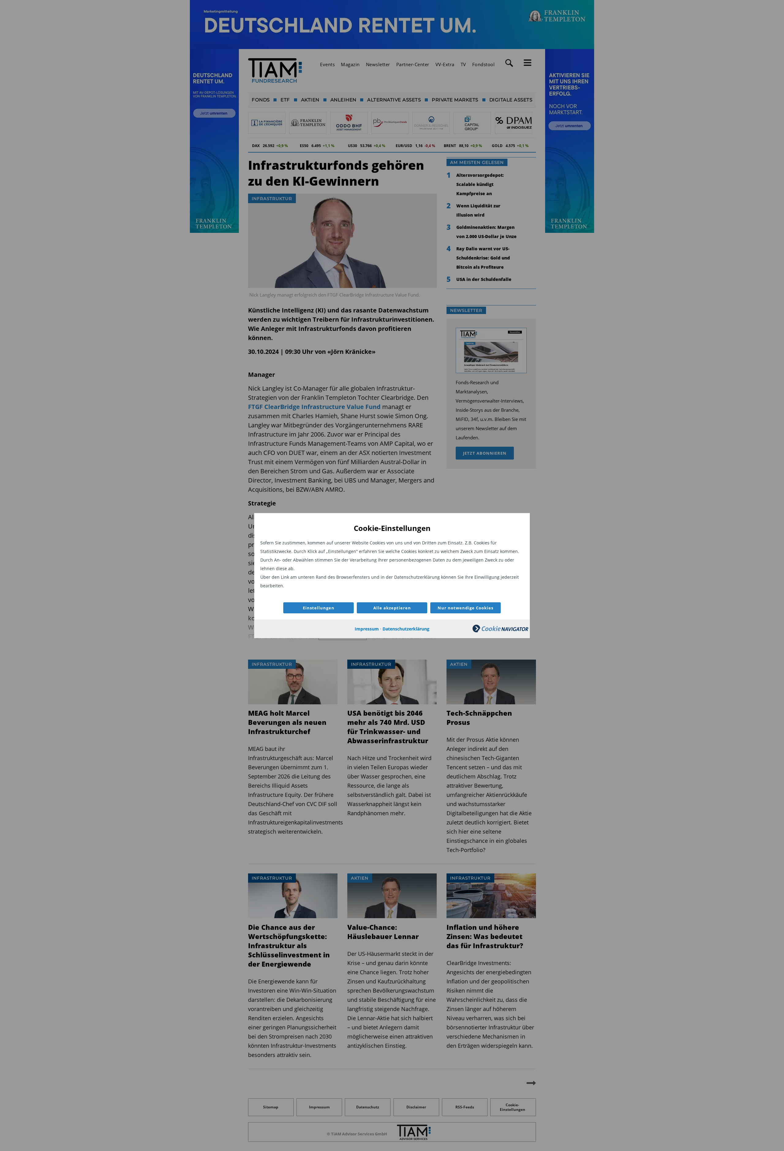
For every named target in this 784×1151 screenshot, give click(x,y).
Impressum (367, 629)
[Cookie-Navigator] (500, 631)
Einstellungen (318, 608)
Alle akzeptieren (392, 608)
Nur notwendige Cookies (465, 608)
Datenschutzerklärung (406, 629)
